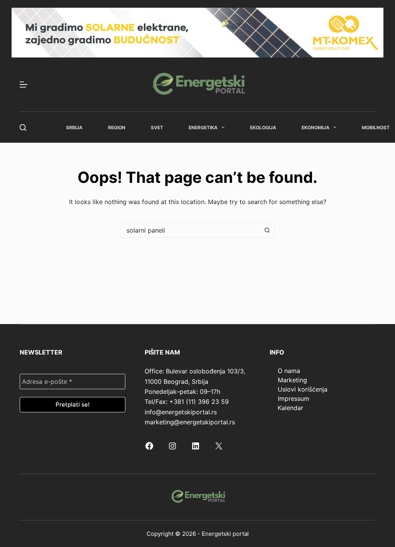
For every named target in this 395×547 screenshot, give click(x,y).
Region (116, 127)
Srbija (74, 127)
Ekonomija (315, 127)
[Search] (23, 127)
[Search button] (267, 230)
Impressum (293, 398)
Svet (157, 127)
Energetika (203, 127)
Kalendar (290, 408)
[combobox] (190, 230)
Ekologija (263, 127)
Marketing (292, 380)
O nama (289, 371)
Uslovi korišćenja (302, 389)
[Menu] (23, 84)
